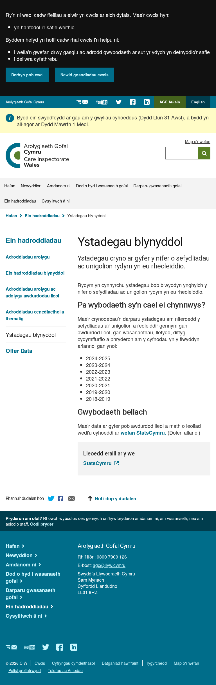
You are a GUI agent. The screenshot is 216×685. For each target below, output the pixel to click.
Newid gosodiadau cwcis (84, 74)
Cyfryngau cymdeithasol (74, 663)
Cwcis (40, 663)
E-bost (71, 499)
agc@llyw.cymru (109, 565)
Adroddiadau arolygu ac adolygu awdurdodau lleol (32, 292)
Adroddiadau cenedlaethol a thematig (35, 315)
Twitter (51, 499)
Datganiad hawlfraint (120, 663)
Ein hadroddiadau (20, 201)
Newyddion (31, 185)
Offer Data (19, 350)
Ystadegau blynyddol (30, 334)
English (198, 101)
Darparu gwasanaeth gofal (157, 185)
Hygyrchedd (156, 663)
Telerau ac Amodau (65, 670)
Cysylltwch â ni (55, 201)
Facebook (61, 499)
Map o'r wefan (197, 141)
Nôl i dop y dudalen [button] (115, 498)
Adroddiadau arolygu (28, 256)
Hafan (9, 185)
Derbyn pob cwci (27, 74)
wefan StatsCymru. (143, 432)
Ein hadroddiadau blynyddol (35, 273)
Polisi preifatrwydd (24, 670)
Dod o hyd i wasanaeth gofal (102, 185)
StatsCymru (97, 463)
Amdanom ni (58, 185)
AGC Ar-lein (171, 103)
